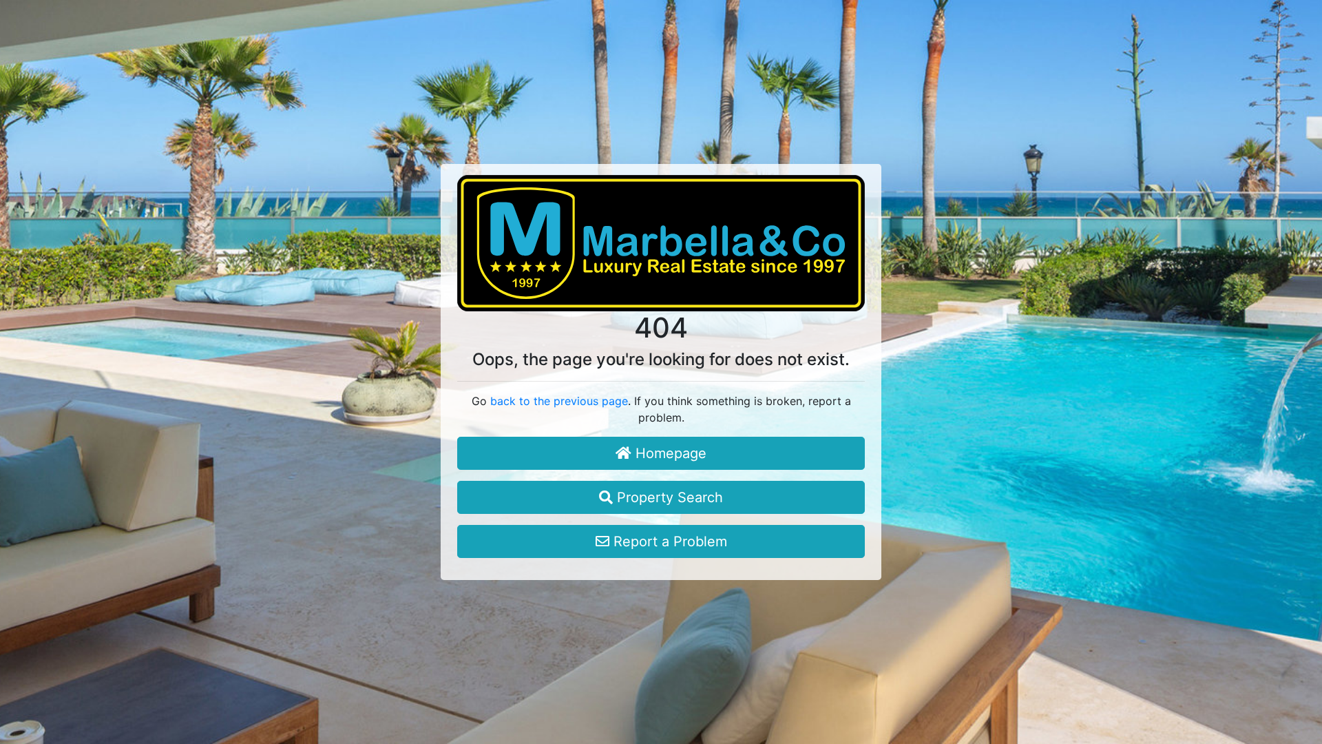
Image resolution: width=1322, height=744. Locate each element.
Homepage (668, 453)
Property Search (668, 497)
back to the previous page (559, 401)
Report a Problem (668, 541)
